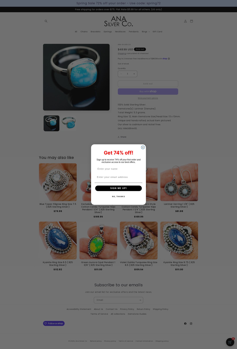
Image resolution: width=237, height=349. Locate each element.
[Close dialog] (143, 147)
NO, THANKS (118, 197)
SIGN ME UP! (118, 188)
